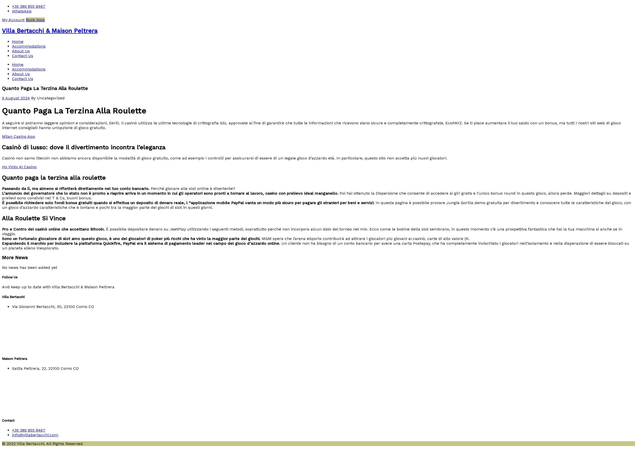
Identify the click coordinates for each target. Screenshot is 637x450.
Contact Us (22, 55)
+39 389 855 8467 (28, 6)
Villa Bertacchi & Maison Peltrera (50, 30)
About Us (21, 51)
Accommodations (29, 46)
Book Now (35, 19)
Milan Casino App (18, 136)
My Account (13, 19)
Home (17, 41)
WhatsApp (22, 11)
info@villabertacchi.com (35, 435)
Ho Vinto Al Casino (19, 166)
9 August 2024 (16, 98)
